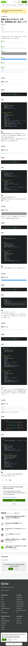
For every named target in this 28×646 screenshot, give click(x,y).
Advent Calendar (20, 604)
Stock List (8, 4)
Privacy (2, 601)
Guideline (3, 604)
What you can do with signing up (10, 497)
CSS (2, 27)
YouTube (3, 627)
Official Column (20, 601)
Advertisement (4, 612)
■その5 (3, 62)
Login (19, 1)
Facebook (3, 625)
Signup (24, 1)
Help (2, 610)
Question (14, 4)
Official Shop (19, 622)
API (17, 612)
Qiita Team (19, 618)
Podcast (3, 629)
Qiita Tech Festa (20, 606)
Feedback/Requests (5, 608)
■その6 (3, 67)
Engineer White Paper (21, 610)
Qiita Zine (19, 620)
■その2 (3, 46)
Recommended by (11, 513)
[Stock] (6, 480)
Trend (3, 4)
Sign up (9, 639)
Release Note (19, 597)
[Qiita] (3, 2)
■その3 (3, 51)
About (2, 597)
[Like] (2, 480)
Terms (2, 599)
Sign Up (17, 568)
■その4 (3, 57)
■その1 (3, 41)
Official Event (21, 4)
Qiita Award (19, 608)
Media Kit (3, 606)
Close (15, 639)
